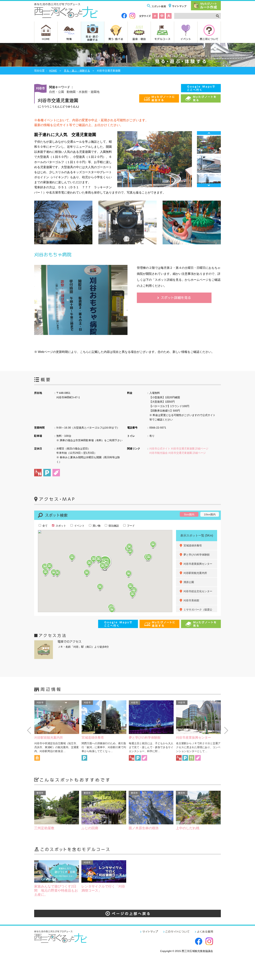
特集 (69, 39)
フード (130, 525)
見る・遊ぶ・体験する (77, 70)
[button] (106, 565)
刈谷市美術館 (191, 600)
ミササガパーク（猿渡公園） (198, 611)
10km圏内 (210, 514)
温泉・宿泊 (139, 39)
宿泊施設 (113, 525)
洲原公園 (189, 582)
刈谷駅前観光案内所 (195, 572)
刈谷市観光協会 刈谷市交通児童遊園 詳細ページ (177, 452)
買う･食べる (115, 39)
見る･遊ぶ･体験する (92, 38)
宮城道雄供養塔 (193, 545)
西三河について (209, 39)
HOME (46, 39)
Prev (209, 133)
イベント (185, 39)
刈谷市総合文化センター (198, 591)
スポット (60, 525)
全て (45, 525)
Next (209, 185)
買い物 (96, 525)
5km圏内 (189, 514)
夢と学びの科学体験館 (197, 554)
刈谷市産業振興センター (198, 563)
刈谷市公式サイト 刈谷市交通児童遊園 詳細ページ (178, 448)
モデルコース (162, 39)
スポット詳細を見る (176, 297)
